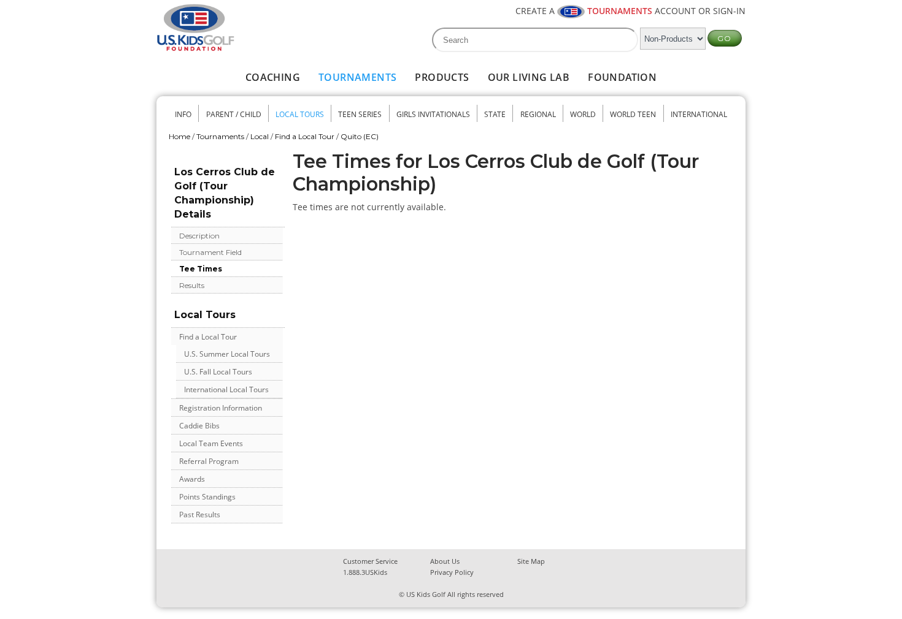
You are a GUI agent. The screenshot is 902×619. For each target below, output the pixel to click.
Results (191, 285)
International (699, 114)
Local (259, 136)
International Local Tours (226, 389)
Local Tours (300, 114)
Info (183, 114)
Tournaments (357, 77)
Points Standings (207, 497)
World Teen (633, 114)
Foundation (622, 77)
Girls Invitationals (433, 114)
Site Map (531, 561)
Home (179, 136)
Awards (192, 479)
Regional (538, 114)
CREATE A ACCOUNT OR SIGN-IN (630, 11)
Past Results (199, 514)
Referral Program (209, 461)
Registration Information (220, 408)
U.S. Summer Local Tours (227, 354)
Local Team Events (211, 443)
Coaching (272, 77)
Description (199, 235)
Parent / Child (233, 114)
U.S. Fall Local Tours (218, 371)
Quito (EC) (360, 136)
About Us (445, 561)
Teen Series (360, 114)
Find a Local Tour (304, 136)
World (583, 114)
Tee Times (200, 268)
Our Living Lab (529, 77)
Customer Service (370, 561)
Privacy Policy (452, 572)
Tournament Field (210, 252)
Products (442, 77)
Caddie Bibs (199, 425)
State (495, 114)
